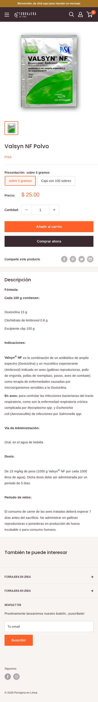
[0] (90, 14)
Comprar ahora (49, 241)
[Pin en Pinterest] (73, 259)
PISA (8, 157)
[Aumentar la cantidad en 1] (54, 210)
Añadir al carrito (49, 227)
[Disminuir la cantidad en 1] (26, 210)
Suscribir (18, 640)
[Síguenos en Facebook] (8, 676)
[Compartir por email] (90, 259)
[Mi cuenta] (80, 14)
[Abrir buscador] (71, 14)
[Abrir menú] (7, 14)
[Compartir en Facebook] (64, 259)
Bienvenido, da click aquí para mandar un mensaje (49, 3)
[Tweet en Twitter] (81, 259)
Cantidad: (12, 210)
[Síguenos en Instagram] (16, 676)
